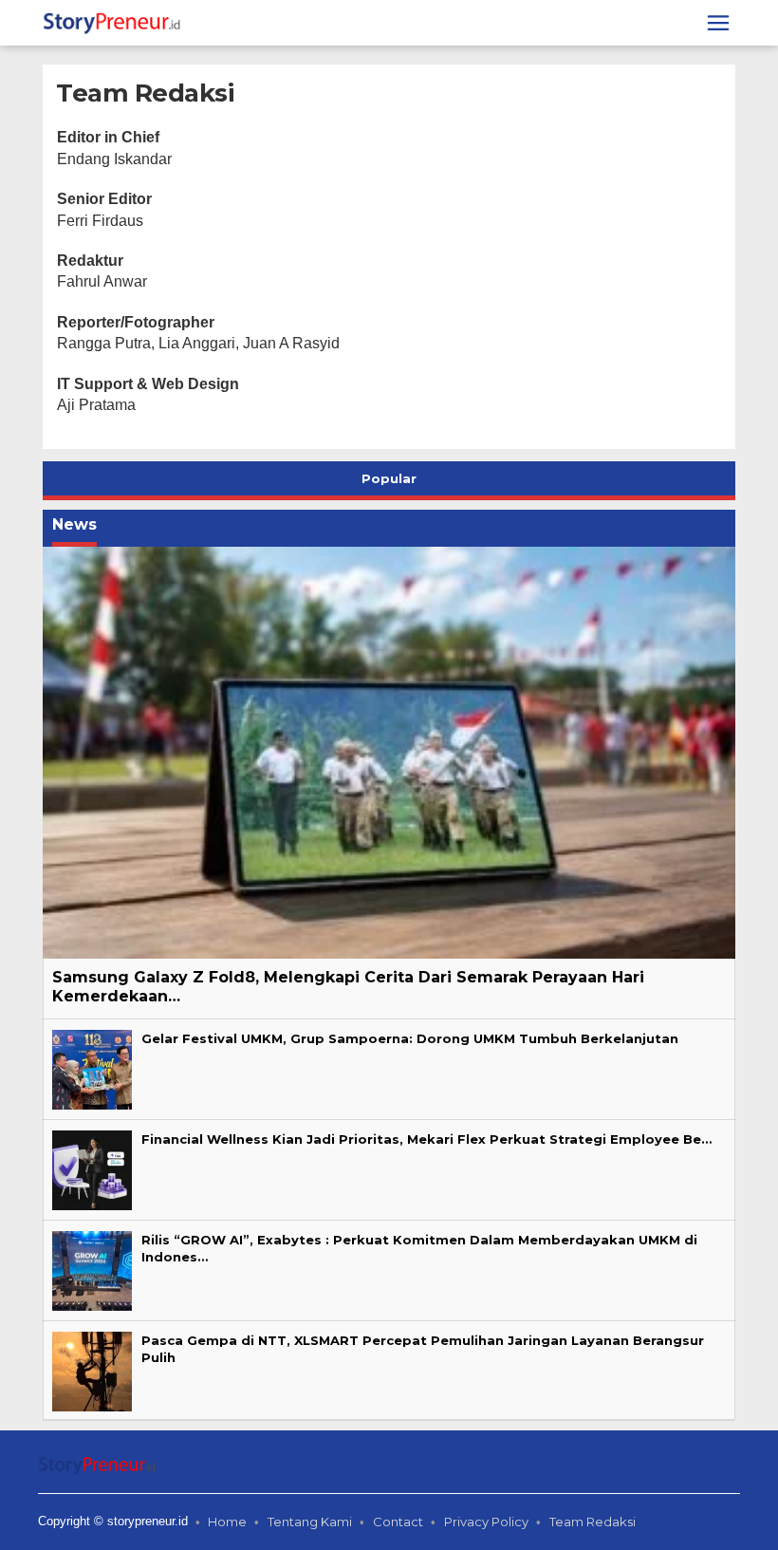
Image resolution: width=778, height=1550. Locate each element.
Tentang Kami (310, 1521)
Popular (389, 478)
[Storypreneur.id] (116, 21)
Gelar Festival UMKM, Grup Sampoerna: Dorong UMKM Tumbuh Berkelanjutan (409, 1038)
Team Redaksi (592, 1521)
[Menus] (718, 23)
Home (227, 1521)
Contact (398, 1521)
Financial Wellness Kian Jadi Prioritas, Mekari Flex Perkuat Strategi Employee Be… (426, 1139)
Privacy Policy (486, 1521)
